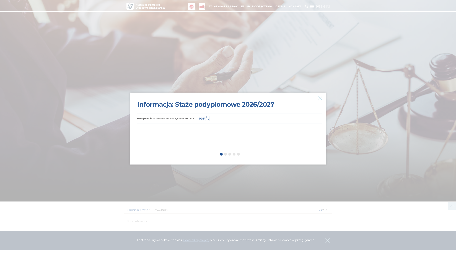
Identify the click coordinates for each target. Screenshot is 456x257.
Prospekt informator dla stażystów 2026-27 (166, 118)
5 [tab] (238, 154)
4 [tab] (234, 154)
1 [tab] (221, 154)
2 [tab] (225, 154)
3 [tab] (229, 154)
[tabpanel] (229, 108)
